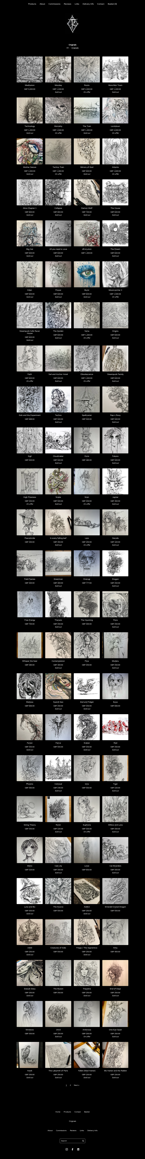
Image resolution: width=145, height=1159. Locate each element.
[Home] (72, 23)
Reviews (67, 4)
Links (77, 4)
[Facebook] (72, 1149)
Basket (87, 1112)
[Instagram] (67, 1149)
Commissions (54, 4)
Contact (100, 4)
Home (57, 1112)
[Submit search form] (83, 1141)
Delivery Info (88, 4)
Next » (76, 1085)
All (67, 48)
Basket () (112, 4)
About (42, 4)
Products (32, 4)
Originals (75, 48)
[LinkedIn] (78, 1149)
